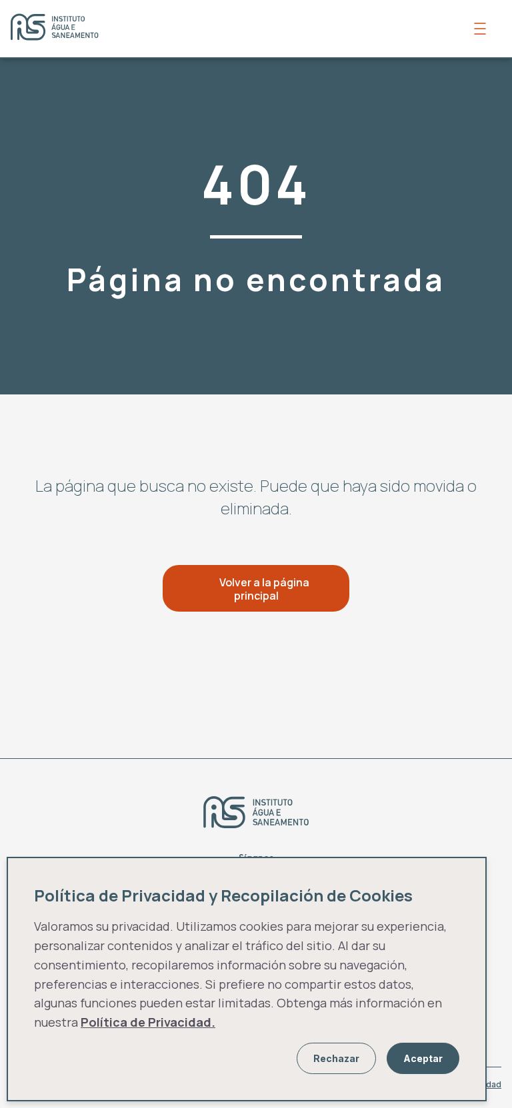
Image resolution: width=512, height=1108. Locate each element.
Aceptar (423, 1058)
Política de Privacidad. (148, 1022)
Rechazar (336, 1058)
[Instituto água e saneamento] (236, 28)
